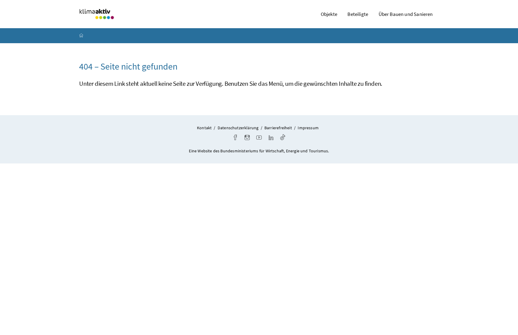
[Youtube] (259, 138)
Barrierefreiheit (278, 127)
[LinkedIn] (271, 138)
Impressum (308, 127)
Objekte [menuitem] (329, 14)
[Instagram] (247, 138)
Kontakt (204, 127)
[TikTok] (283, 138)
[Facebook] (235, 138)
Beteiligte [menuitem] (357, 14)
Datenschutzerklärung (238, 127)
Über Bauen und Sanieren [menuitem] (406, 14)
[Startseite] (81, 35)
